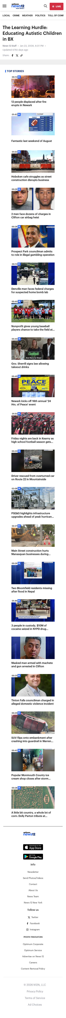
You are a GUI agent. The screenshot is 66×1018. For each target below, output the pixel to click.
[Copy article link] (21, 55)
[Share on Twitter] (17, 55)
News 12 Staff (9, 46)
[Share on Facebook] (12, 55)
